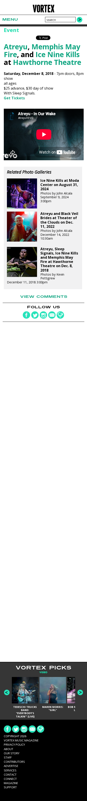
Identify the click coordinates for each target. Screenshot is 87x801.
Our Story (11, 753)
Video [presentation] (43, 672)
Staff (8, 757)
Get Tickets (14, 98)
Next (80, 692)
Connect (10, 779)
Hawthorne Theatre (47, 62)
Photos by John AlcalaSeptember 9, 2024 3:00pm (59, 190)
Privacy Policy (14, 745)
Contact (10, 775)
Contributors (14, 762)
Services (10, 770)
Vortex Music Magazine (21, 740)
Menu (10, 19)
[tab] (43, 672)
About (8, 749)
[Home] (44, 11)
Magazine (11, 783)
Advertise (11, 766)
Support (10, 787)
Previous (7, 692)
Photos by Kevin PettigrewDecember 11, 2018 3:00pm (42, 265)
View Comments (43, 296)
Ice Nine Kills (57, 54)
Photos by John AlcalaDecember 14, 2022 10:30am (59, 226)
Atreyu (16, 46)
